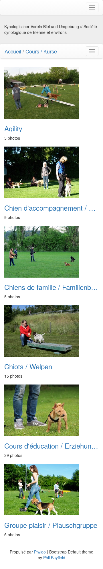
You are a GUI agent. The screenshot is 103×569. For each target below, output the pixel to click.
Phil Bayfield (54, 557)
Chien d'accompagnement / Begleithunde (51, 208)
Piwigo (40, 552)
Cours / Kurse (41, 51)
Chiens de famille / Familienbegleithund (51, 287)
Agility (13, 128)
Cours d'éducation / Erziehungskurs (51, 445)
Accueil (13, 51)
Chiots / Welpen (28, 366)
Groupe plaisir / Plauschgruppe (50, 525)
